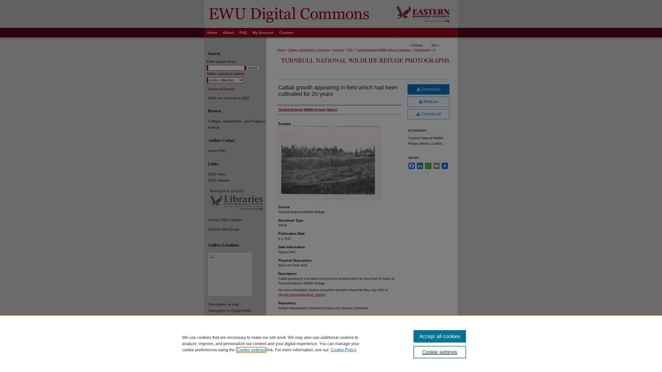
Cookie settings (251, 350)
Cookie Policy (343, 350)
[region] (331, 343)
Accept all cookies (439, 336)
